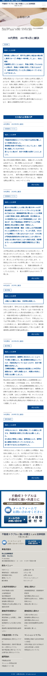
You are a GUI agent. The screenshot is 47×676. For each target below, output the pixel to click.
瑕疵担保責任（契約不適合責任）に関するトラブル (11, 646)
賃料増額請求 (6, 615)
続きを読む (36, 184)
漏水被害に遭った (30, 628)
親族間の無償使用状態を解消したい (11, 629)
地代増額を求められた (31, 596)
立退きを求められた (31, 615)
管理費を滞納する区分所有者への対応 (34, 640)
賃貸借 (6, 44)
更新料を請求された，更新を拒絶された (34, 600)
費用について (6, 578)
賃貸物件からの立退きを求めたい (11, 624)
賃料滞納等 (8, 419)
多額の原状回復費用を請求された (34, 624)
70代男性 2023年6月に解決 (13, 341)
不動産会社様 (6, 660)
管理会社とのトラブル (31, 650)
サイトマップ (28, 581)
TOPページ (5, 570)
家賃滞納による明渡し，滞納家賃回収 (11, 619)
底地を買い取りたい (31, 604)
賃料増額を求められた (31, 620)
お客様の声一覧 (29, 570)
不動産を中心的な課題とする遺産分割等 (11, 605)
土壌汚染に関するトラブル (11, 652)
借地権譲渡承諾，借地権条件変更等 (34, 592)
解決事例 (5, 581)
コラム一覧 (27, 572)
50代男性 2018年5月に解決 (13, 414)
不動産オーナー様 (8, 666)
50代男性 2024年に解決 (12, 192)
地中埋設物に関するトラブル (11, 650)
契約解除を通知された (31, 617)
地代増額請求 (6, 596)
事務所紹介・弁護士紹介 (10, 572)
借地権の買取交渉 (8, 601)
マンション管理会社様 (9, 663)
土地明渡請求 (6, 593)
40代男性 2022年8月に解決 (13, 124)
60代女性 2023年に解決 (12, 285)
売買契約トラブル (10, 129)
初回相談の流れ (7, 575)
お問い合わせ (28, 575)
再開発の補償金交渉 (8, 598)
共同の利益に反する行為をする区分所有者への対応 (34, 646)
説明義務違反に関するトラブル (11, 640)
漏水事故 (7, 290)
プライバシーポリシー (31, 578)
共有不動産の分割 (8, 590)
